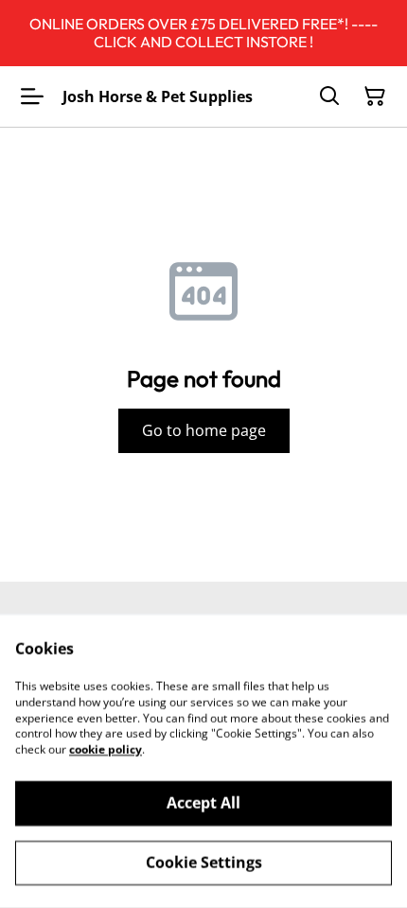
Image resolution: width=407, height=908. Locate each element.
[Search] (329, 96)
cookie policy (105, 750)
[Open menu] (32, 96)
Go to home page (204, 430)
